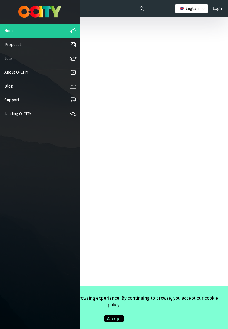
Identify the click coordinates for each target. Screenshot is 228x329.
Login (218, 8)
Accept (114, 318)
